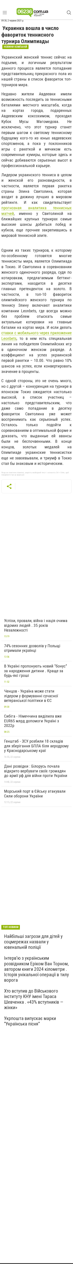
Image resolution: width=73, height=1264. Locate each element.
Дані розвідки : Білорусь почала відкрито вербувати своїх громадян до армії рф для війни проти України (35, 771)
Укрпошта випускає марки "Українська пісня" (30, 1021)
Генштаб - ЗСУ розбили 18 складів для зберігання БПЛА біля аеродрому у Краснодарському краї (36, 746)
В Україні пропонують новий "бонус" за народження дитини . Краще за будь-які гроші (35, 671)
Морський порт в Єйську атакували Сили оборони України (35, 793)
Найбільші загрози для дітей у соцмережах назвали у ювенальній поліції (33, 941)
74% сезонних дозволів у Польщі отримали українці (32, 648)
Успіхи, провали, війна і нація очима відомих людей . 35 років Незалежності (35, 625)
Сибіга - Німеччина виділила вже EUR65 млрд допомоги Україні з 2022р (33, 721)
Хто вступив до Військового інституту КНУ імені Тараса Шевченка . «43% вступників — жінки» (33, 999)
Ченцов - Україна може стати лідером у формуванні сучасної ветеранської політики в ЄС (31, 696)
